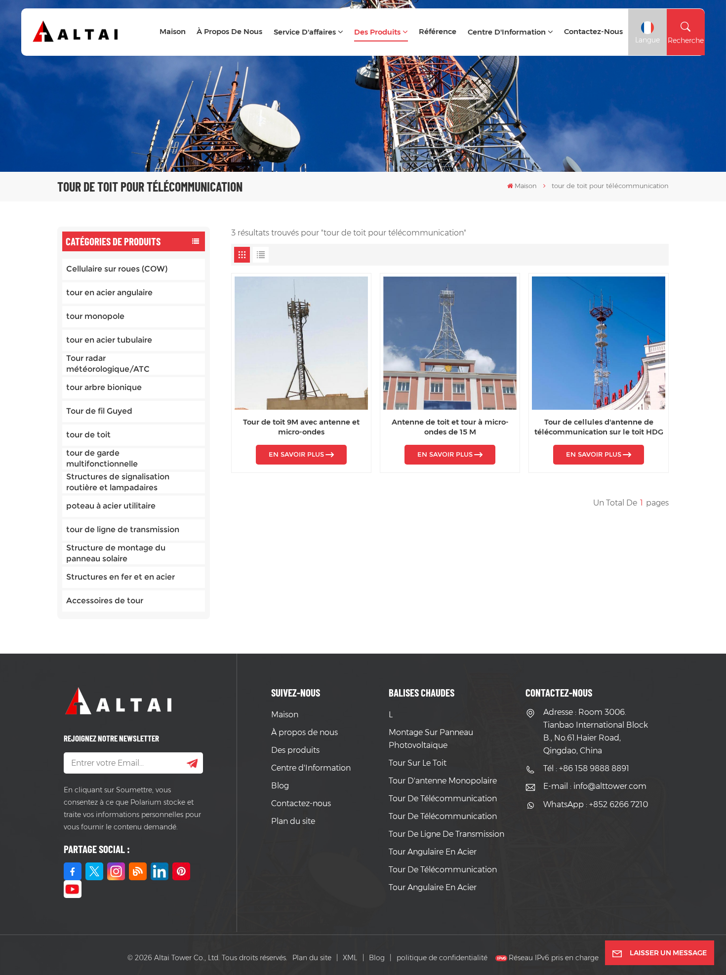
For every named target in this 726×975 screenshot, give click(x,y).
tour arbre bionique (104, 387)
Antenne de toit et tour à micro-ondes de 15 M (450, 427)
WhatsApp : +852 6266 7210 (595, 804)
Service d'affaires (305, 32)
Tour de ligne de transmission (446, 834)
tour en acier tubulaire (109, 340)
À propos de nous (229, 31)
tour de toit (88, 434)
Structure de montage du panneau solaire (115, 553)
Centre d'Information (507, 32)
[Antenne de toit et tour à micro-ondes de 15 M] (450, 343)
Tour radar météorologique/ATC (108, 363)
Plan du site (293, 821)
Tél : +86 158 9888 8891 (586, 768)
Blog (280, 785)
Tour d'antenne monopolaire (443, 780)
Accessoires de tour (104, 600)
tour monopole (95, 316)
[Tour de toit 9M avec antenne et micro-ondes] (301, 343)
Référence (437, 31)
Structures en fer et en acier (120, 577)
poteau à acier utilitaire (111, 505)
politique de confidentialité (442, 957)
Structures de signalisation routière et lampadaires (117, 482)
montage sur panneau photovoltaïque (431, 739)
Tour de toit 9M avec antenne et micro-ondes (301, 427)
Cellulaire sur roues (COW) (116, 268)
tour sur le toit (417, 763)
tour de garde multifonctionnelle (102, 458)
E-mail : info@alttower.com (594, 786)
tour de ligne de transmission (122, 529)
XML (350, 957)
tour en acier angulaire (109, 292)
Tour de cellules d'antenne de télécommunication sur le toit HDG (598, 427)
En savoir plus (296, 454)
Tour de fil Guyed (99, 411)
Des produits (377, 32)
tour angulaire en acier (433, 852)
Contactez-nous (593, 31)
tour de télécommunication (443, 798)
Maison (173, 31)
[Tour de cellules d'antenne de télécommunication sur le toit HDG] (598, 343)
